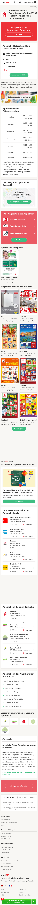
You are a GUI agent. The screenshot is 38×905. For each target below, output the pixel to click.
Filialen (17, 802)
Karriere (3, 825)
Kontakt (21, 892)
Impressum (22, 889)
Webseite (11, 66)
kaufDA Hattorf (7, 802)
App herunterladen (7, 866)
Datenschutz (5, 892)
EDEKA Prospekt (6, 833)
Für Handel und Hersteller (9, 822)
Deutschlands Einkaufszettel (10, 861)
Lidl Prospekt (5, 853)
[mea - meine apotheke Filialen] (14, 721)
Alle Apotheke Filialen (19, 75)
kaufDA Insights (6, 863)
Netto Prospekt (6, 850)
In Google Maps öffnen (19, 202)
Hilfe (2, 889)
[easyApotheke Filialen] (5, 721)
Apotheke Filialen (8, 805)
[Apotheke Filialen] (24, 721)
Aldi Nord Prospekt (7, 847)
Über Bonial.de (5, 820)
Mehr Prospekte (19, 429)
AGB (2, 895)
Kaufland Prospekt (6, 836)
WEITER (19, 34)
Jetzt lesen (19, 501)
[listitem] (10, 266)
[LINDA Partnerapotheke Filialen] (5, 730)
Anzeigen (32, 6)
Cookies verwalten (25, 895)
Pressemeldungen (6, 869)
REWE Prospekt (6, 839)
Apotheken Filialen (27, 802)
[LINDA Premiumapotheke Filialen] (33, 721)
